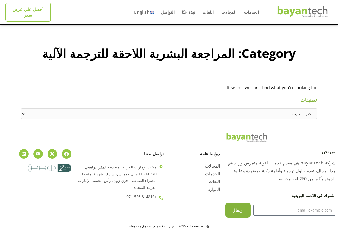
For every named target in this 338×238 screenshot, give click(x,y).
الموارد (214, 189)
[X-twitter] (52, 154)
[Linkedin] (24, 154)
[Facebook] (66, 154)
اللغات (207, 12)
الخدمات (251, 12)
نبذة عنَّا (188, 12)
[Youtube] (38, 154)
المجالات (228, 12)
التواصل (168, 12)
